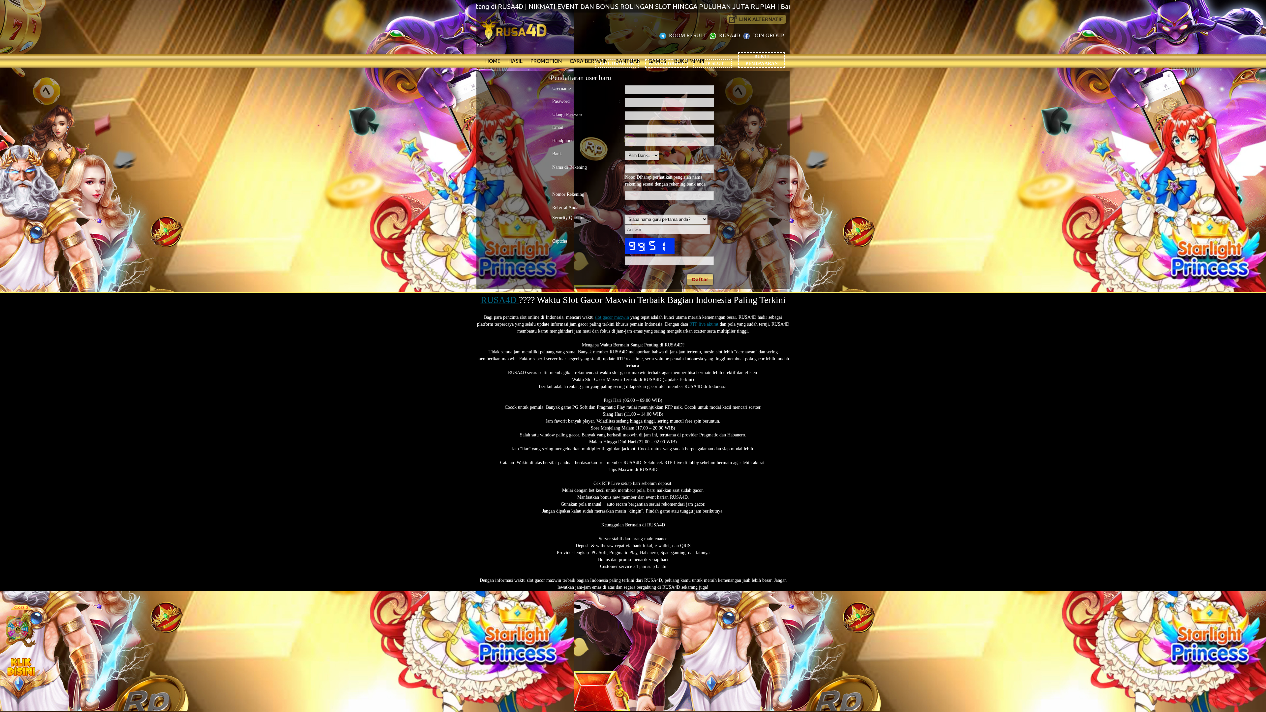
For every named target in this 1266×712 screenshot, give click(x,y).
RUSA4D (729, 35)
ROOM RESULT (688, 35)
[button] (700, 279)
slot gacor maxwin (612, 317)
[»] (756, 19)
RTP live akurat (703, 324)
